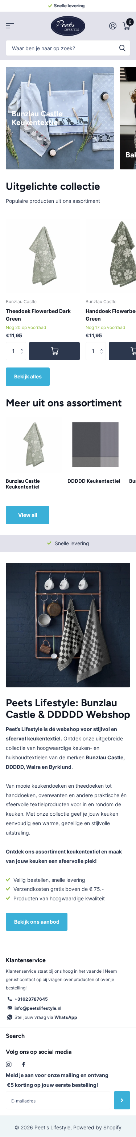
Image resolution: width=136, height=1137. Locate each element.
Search (15, 1035)
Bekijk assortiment (10, 26)
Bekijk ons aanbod (36, 922)
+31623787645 (31, 999)
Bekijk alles (28, 376)
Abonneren (122, 1100)
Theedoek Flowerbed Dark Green (38, 315)
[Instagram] (8, 1064)
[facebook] (23, 1064)
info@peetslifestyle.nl (38, 1008)
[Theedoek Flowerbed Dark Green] (43, 256)
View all (27, 515)
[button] (23, 344)
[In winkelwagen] (54, 351)
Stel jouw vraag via (46, 1017)
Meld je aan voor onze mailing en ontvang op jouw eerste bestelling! (57, 1080)
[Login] (112, 26)
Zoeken (122, 48)
